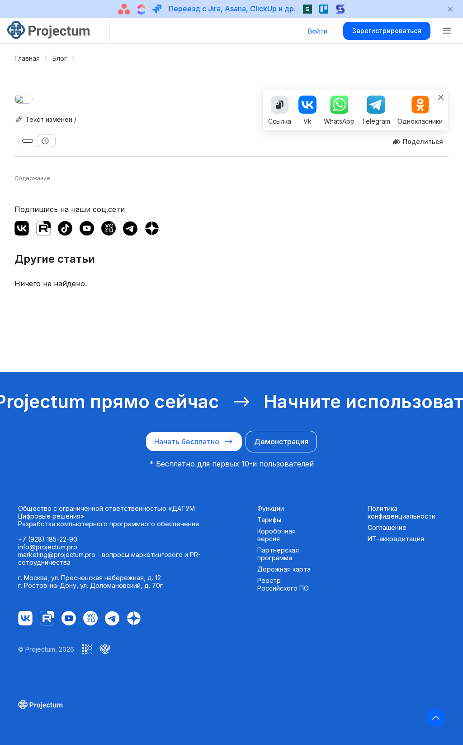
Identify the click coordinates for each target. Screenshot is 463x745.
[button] (447, 31)
